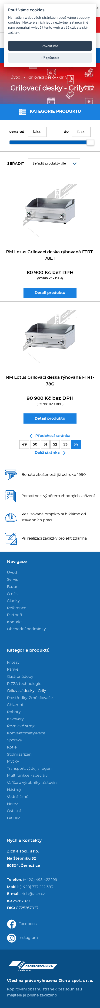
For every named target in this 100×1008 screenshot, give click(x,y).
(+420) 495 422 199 (40, 880)
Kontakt (14, 622)
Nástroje (15, 790)
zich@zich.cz (33, 894)
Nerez (12, 804)
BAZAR (13, 818)
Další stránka (47, 453)
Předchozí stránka (52, 436)
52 (55, 444)
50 (35, 444)
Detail (50, 293)
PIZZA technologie (24, 684)
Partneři (14, 615)
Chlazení (15, 705)
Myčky (13, 761)
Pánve (13, 669)
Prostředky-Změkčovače (30, 698)
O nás (12, 594)
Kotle (12, 747)
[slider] (90, 142)
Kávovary (15, 719)
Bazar (12, 587)
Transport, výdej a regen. (29, 768)
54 (75, 444)
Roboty (14, 712)
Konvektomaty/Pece (26, 733)
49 (24, 444)
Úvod (15, 77)
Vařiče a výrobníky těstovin (32, 783)
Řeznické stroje (21, 726)
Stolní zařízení (20, 754)
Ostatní (14, 811)
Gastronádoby (20, 676)
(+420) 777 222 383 (36, 887)
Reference (16, 608)
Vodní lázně (17, 797)
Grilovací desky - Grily (47, 77)
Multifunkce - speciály (27, 775)
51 (45, 444)
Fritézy (13, 662)
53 (65, 444)
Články (13, 601)
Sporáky (14, 740)
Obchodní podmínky (26, 629)
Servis (12, 579)
